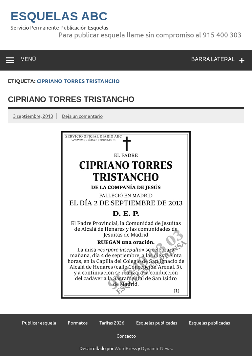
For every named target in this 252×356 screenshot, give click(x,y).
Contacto (126, 335)
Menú (28, 59)
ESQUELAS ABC (59, 16)
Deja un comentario (82, 116)
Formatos (78, 322)
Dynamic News (156, 348)
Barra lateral (213, 59)
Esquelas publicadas (156, 322)
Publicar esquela (39, 322)
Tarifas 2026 (111, 322)
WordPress (126, 348)
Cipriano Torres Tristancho (71, 99)
